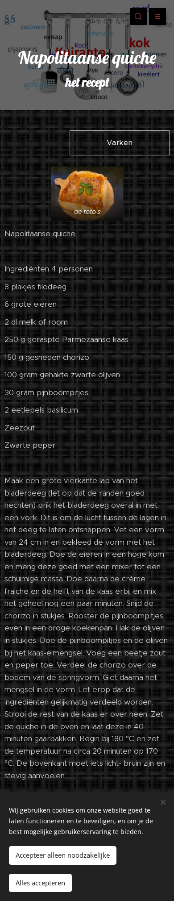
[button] (138, 16)
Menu (157, 16)
